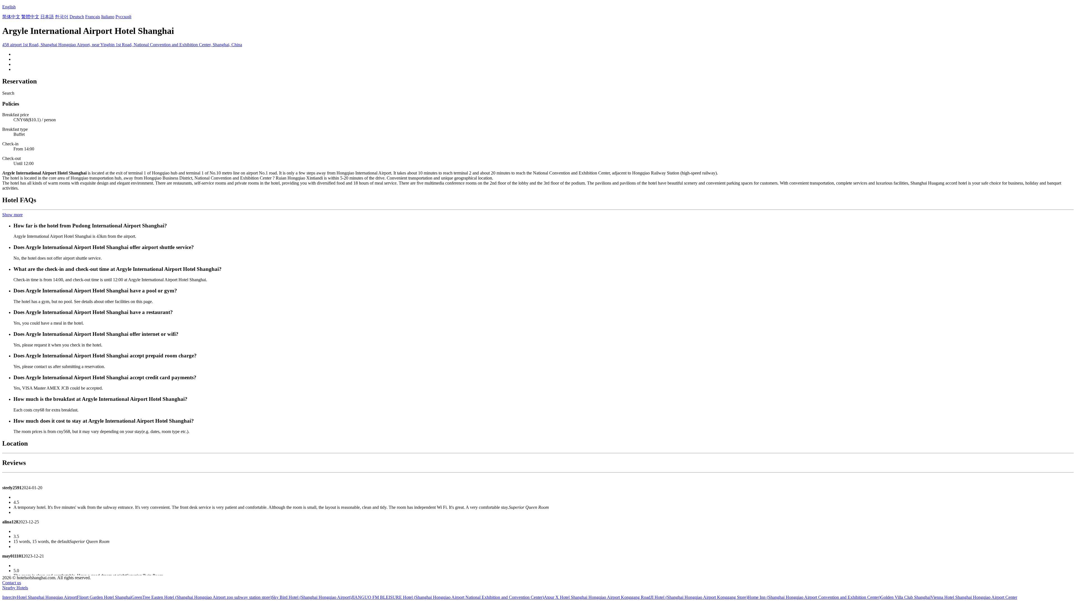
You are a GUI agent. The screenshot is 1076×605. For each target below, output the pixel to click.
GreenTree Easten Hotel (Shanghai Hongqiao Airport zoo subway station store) (201, 597)
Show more (12, 214)
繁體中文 (30, 16)
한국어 (61, 16)
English (9, 6)
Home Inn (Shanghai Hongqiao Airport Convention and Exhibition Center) (814, 597)
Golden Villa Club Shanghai (905, 597)
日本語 (47, 16)
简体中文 (11, 16)
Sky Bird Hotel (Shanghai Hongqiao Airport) (311, 597)
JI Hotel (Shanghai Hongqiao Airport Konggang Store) (699, 597)
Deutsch (76, 16)
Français (92, 16)
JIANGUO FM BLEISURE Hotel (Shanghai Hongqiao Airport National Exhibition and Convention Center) (447, 597)
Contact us (11, 582)
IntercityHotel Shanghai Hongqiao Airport (39, 597)
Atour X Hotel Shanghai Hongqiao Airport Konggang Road (597, 597)
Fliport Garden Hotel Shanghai (104, 597)
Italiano (107, 16)
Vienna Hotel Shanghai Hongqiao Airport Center (974, 597)
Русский (123, 16)
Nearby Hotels (15, 587)
